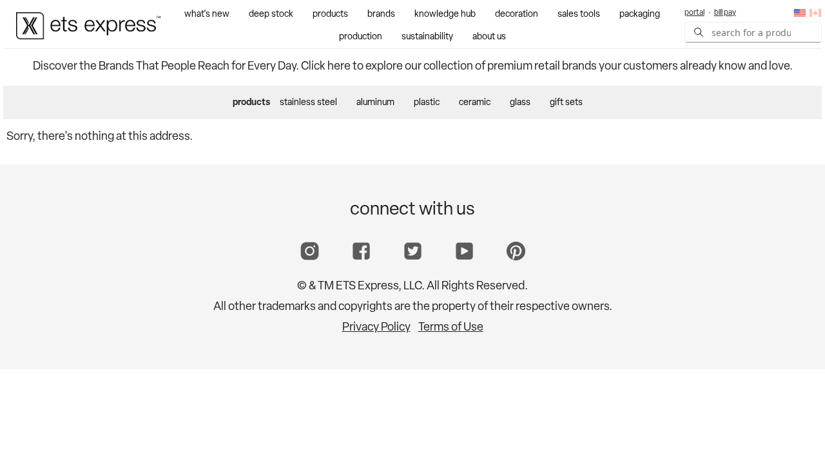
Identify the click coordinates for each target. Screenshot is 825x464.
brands (381, 14)
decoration (516, 14)
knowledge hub (445, 14)
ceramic (474, 103)
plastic (427, 103)
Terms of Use (450, 328)
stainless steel (308, 103)
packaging (639, 14)
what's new (206, 14)
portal (694, 13)
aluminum (375, 103)
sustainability (427, 37)
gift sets (566, 103)
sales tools (579, 14)
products (330, 14)
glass (520, 103)
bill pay (725, 13)
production (360, 37)
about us (489, 37)
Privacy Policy (376, 328)
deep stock (271, 14)
